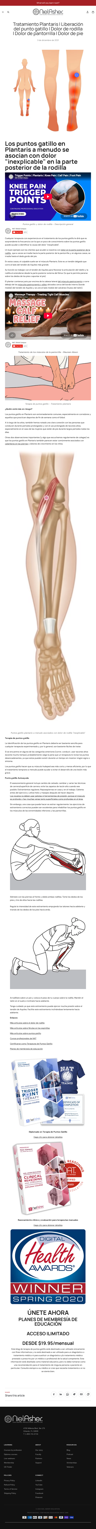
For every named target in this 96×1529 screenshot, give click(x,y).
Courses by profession (13, 1450)
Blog (68, 1450)
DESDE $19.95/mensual (48, 1343)
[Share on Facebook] (54, 1394)
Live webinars (9, 1458)
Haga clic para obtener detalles (48, 1137)
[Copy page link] (88, 1394)
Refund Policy (9, 1485)
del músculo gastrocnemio (70, 281)
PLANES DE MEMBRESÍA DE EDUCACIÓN (48, 1321)
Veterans (70, 1467)
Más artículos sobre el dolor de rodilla (27, 1023)
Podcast (70, 1454)
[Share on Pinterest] (74, 1394)
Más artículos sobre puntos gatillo (25, 1033)
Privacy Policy (9, 1480)
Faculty (38, 1454)
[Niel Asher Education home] (48, 1419)
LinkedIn (38, 1480)
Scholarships (72, 1463)
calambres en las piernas (16, 443)
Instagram (39, 1489)
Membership (9, 1463)
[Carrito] (93, 12)
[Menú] (3, 12)
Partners (38, 1458)
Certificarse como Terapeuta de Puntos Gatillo (31, 1043)
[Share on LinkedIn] (61, 1394)
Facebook (39, 1493)
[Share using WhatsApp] (67, 1394)
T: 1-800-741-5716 (30, 1434)
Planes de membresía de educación (26, 1049)
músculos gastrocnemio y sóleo (32, 284)
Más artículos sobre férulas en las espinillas (30, 1028)
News (69, 1458)
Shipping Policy (10, 1493)
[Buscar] (8, 12)
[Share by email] (81, 1394)
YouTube (38, 1485)
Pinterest (38, 1497)
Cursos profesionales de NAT (23, 1038)
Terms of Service (10, 1489)
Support (38, 1463)
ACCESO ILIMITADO (48, 1333)
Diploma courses (10, 1454)
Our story (39, 1450)
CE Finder (8, 1467)
